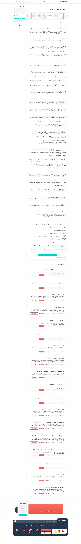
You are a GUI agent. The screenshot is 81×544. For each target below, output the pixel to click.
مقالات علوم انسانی (36, 1)
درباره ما (29, 525)
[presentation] (67, 16)
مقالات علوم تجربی (49, 1)
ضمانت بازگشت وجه (19, 20)
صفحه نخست (57, 525)
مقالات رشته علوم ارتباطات (59, 6)
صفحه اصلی (54, 1)
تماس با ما (27, 525)
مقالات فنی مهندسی (43, 1)
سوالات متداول (32, 525)
